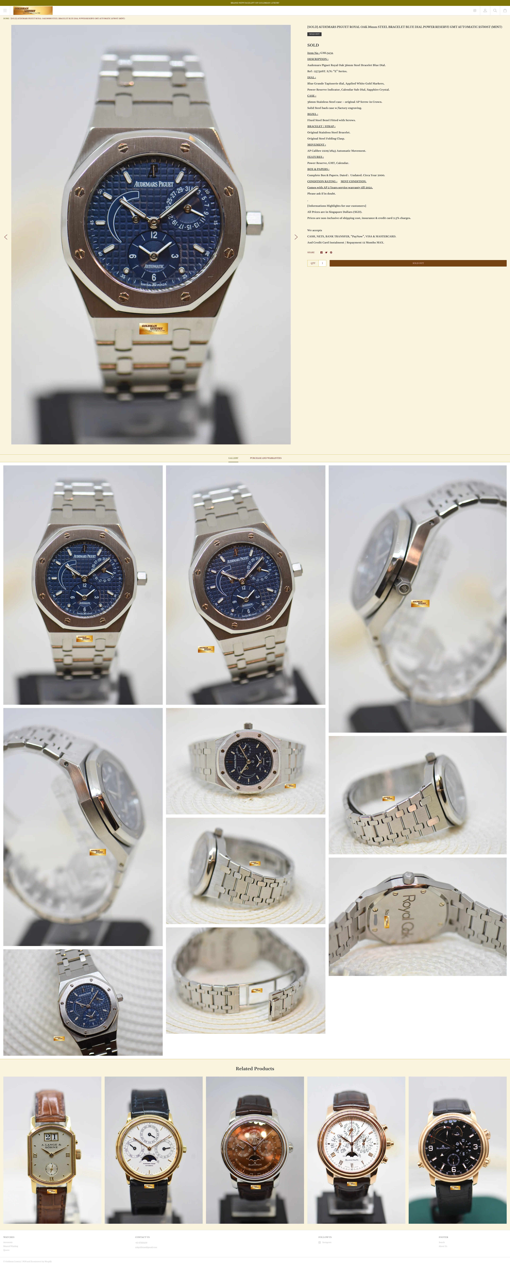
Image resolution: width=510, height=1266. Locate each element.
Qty (313, 263)
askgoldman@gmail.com (146, 1247)
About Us (443, 1246)
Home (6, 19)
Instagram (326, 1242)
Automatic (8, 1242)
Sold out (418, 263)
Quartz (6, 1250)
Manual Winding (10, 1246)
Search (442, 1242)
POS (24, 1261)
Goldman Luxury (13, 1261)
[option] (151, 234)
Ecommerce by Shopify (41, 1261)
